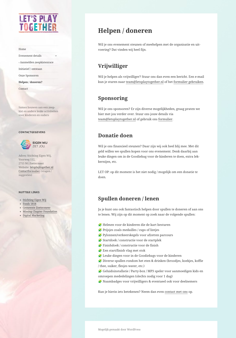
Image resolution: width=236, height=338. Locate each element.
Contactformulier (29, 171)
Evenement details (30, 55)
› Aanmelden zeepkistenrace (36, 62)
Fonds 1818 (29, 204)
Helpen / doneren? (30, 82)
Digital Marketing (33, 215)
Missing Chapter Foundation (40, 211)
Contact (23, 88)
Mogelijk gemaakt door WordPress (119, 329)
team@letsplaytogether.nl (145, 82)
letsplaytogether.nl (41, 167)
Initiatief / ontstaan (30, 69)
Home (22, 49)
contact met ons (176, 292)
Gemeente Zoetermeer (37, 207)
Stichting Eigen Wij (34, 200)
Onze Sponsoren (29, 75)
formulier (165, 119)
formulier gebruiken (188, 82)
